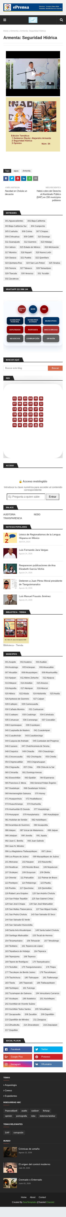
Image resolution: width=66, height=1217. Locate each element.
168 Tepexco (30, 956)
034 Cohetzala (47, 714)
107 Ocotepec (11, 872)
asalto (24, 1111)
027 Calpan (38, 699)
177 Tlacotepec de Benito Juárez (20, 972)
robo (33, 1116)
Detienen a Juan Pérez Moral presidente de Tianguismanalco (40, 582)
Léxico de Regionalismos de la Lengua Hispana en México (39, 536)
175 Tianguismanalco (32, 967)
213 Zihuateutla (12, 1025)
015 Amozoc (42, 683)
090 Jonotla (26, 835)
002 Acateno (26, 662)
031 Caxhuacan (36, 709)
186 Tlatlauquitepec (46, 983)
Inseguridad (51, 330)
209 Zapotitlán (47, 1014)
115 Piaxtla (45, 883)
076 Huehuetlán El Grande (17, 809)
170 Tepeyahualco (41, 962)
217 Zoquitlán (11, 1030)
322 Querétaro (42, 258)
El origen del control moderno (34, 1164)
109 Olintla (45, 872)
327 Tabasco (26, 268)
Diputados (14, 330)
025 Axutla (55, 693)
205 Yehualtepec (43, 1009)
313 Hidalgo (46, 242)
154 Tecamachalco (14, 941)
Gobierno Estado (33, 321)
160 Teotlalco (11, 946)
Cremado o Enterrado (30, 1179)
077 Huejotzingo (41, 809)
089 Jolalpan (11, 835)
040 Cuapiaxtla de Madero (17, 730)
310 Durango (44, 236)
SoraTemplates (30, 1202)
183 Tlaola (10, 983)
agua (16, 171)
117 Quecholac (27, 888)
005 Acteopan (28, 667)
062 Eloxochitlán (12, 778)
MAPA (33, 309)
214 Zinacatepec (31, 1025)
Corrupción (33, 338)
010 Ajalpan (10, 678)
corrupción (18, 1132)
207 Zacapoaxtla (12, 1014)
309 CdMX (29, 236)
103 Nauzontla (44, 862)
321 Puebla (25, 258)
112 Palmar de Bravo (47, 877)
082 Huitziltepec (39, 820)
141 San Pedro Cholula (16, 914)
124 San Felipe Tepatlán (16, 899)
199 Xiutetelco (29, 998)
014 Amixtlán (26, 683)
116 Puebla (10, 888)
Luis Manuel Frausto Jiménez (35, 596)
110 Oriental (10, 877)
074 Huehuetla (34, 804)
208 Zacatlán (31, 1014)
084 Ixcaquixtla (41, 825)
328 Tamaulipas (43, 268)
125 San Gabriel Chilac (42, 899)
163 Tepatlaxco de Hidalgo (17, 951)
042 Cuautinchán (13, 735)
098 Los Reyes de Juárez (17, 856)
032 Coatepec (11, 714)
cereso (8, 1090)
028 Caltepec (11, 704)
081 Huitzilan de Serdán (16, 820)
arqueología (11, 1085)
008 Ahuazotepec (29, 672)
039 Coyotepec (33, 725)
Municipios (51, 321)
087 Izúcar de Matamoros (31, 830)
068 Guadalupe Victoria (35, 788)
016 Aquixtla (10, 688)
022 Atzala (24, 693)
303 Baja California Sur (16, 226)
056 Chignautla (12, 767)
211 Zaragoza (39, 1019)
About (32, 1197)
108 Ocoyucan (29, 872)
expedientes (11, 1096)
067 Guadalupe (12, 788)
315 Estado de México (30, 247)
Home (24, 1197)
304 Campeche (38, 226)
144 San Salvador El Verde (17, 920)
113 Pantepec (11, 883)
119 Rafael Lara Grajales (16, 893)
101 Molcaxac (11, 862)
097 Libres (46, 851)
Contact (42, 1197)
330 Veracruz (27, 273)
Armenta (14, 31)
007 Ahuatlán (11, 672)
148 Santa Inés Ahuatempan (18, 930)
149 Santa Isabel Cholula (47, 930)
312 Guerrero (30, 242)
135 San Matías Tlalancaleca (18, 909)
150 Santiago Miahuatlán (16, 935)
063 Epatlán (30, 778)
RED (44, 309)
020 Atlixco (10, 693)
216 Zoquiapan (50, 1025)
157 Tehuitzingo (51, 941)
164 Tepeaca (40, 951)
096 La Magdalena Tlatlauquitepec (21, 851)
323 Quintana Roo (13, 263)
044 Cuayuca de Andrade (17, 741)
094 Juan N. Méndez (14, 846)
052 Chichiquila (34, 757)
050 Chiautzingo (46, 751)
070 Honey (40, 793)
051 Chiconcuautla (14, 757)
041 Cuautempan (42, 730)
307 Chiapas (42, 231)
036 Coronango (30, 720)
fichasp (46, 1111)
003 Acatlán (41, 662)
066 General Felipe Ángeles (43, 783)
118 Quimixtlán (45, 888)
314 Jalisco (10, 247)
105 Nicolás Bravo (30, 867)
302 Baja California (36, 221)
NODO (37, 514)
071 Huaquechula (13, 799)
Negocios (15, 338)
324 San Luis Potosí (35, 263)
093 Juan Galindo (35, 841)
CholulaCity (22, 309)
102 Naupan (28, 862)
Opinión (51, 338)
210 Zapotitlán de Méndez (17, 1019)
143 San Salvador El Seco (43, 914)
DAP (7, 1132)
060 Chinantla (11, 772)
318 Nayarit (26, 252)
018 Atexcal (42, 688)
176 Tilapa (51, 967)
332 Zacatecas (12, 279)
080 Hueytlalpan (51, 814)
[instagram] (17, 1064)
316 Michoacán (52, 247)
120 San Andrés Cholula (43, 893)
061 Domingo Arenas (32, 772)
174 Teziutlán (11, 967)
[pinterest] (48, 1057)
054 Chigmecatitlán (14, 762)
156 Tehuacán (33, 941)
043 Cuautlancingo (34, 735)
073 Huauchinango (14, 804)
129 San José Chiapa (15, 904)
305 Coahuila (11, 231)
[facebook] (17, 1049)
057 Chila (28, 767)
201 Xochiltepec (47, 998)
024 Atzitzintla (39, 693)
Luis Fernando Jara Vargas (33, 550)
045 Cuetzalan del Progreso (46, 741)
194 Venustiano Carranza (47, 993)
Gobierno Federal (15, 321)
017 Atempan (27, 688)
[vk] (48, 1064)
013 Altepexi (10, 683)
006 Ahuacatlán (46, 667)
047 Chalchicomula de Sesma (35, 746)
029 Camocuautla (30, 704)
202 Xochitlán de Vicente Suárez (20, 1004)
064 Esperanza (47, 778)
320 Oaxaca (10, 258)
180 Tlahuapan (32, 977)
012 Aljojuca (48, 678)
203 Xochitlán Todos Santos (18, 1009)
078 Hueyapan (12, 814)
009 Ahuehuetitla (49, 672)
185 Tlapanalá (25, 983)
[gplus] (17, 1057)
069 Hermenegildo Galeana (18, 793)
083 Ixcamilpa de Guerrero (17, 825)
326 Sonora (10, 268)
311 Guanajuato (12, 242)
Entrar (52, 496)
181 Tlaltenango (50, 977)
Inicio (5, 31)
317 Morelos (11, 252)
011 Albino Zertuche (29, 678)
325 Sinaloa (54, 263)
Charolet (50, 1202)
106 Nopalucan (50, 867)
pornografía (21, 1116)
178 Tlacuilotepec (48, 972)
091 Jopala (41, 835)
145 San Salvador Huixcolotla (18, 925)
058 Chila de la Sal (45, 767)
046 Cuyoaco (11, 746)
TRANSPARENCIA (12, 518)
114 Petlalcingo (29, 883)
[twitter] (48, 1049)
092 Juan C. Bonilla (14, 841)
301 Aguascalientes (14, 221)
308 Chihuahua (12, 236)
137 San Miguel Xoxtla (46, 909)
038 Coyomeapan (13, 725)
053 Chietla (51, 757)
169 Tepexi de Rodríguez (16, 962)
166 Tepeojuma (12, 956)
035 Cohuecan (12, 720)
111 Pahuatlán (27, 877)
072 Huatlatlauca (34, 799)
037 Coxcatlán (48, 720)
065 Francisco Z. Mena (15, 783)
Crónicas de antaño (29, 1148)
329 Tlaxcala (11, 273)
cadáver (35, 1111)
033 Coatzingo (29, 714)
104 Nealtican (11, 867)
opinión (8, 1116)
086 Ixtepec (10, 830)
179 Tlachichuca (12, 977)
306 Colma (27, 231)
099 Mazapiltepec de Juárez (46, 856)
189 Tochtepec (12, 988)
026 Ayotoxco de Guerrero (17, 699)
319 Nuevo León (43, 252)
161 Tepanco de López (32, 946)
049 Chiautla (28, 751)
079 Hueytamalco (31, 814)
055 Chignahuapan (36, 762)
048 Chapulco (11, 751)
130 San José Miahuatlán (41, 904)
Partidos (33, 330)
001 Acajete (10, 662)
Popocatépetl (11, 1111)
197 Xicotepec (11, 998)
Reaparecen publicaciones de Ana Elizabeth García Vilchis (37, 567)
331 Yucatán (43, 273)
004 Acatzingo (11, 667)
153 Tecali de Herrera (42, 935)
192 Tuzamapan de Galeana (18, 993)
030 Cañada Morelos (15, 709)
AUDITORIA (9, 514)
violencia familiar (47, 1116)
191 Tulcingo (29, 988)
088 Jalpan (53, 830)
